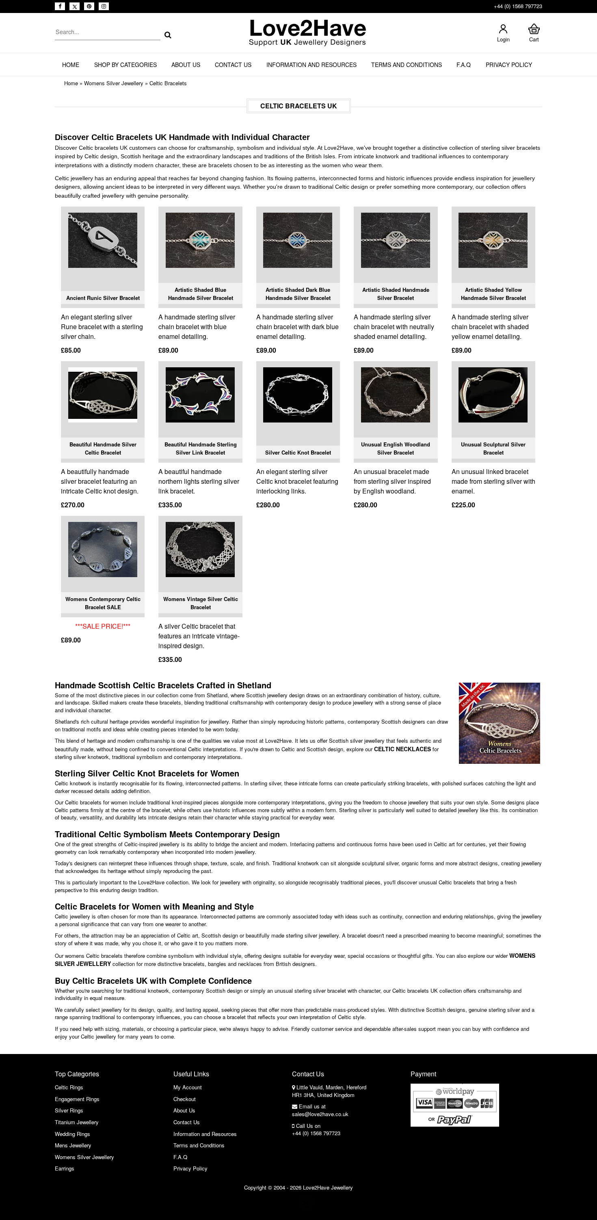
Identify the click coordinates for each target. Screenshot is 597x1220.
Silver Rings (69, 1110)
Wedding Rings (72, 1134)
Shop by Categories (125, 64)
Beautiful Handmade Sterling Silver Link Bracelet (200, 448)
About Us (185, 64)
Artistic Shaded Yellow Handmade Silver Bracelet (493, 294)
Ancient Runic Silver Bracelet (103, 298)
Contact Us (233, 64)
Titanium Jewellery (77, 1122)
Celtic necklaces (402, 749)
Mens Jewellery (73, 1145)
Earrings (64, 1168)
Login (503, 39)
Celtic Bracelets (168, 83)
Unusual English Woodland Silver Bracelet (395, 448)
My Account (187, 1087)
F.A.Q (463, 64)
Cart (534, 39)
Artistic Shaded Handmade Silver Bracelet (395, 294)
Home (70, 64)
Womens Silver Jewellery (113, 83)
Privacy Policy (509, 64)
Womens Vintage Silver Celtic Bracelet (200, 603)
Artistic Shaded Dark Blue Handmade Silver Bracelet (298, 294)
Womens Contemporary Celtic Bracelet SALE (103, 603)
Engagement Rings (77, 1099)
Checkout (184, 1099)
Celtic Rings (69, 1087)
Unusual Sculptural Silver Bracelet (493, 448)
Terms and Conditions (406, 64)
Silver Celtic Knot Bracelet (298, 452)
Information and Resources (311, 64)
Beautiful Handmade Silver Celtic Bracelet (102, 448)
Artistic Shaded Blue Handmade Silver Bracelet (200, 294)
